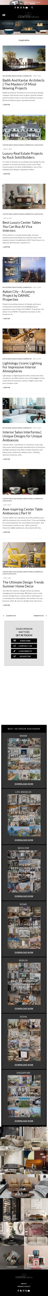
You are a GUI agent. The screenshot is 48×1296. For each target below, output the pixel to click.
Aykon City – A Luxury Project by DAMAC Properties (19, 295)
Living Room (38, 145)
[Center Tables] (28, 15)
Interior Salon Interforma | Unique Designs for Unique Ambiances (22, 436)
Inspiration (27, 76)
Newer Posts (39, 616)
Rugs (14, 574)
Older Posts (11, 616)
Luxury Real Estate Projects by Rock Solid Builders (23, 155)
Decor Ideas (7, 76)
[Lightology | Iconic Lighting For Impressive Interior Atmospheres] (24, 341)
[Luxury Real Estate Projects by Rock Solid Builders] (24, 127)
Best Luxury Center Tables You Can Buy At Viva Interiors (22, 226)
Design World (17, 76)
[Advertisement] (24, 698)
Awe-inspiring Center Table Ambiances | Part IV (23, 511)
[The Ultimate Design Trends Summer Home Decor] (24, 555)
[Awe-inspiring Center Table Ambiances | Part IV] (24, 481)
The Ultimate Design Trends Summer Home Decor (23, 584)
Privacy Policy (24, 1286)
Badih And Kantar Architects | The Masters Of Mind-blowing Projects (23, 84)
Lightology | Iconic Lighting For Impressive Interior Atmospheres (22, 367)
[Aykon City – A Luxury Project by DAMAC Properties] (24, 269)
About (24, 1284)
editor (7, 104)
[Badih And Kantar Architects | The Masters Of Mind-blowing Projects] (24, 58)
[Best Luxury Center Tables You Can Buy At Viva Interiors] (24, 196)
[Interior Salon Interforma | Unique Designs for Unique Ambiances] (24, 410)
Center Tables (8, 145)
